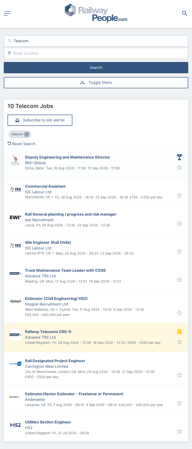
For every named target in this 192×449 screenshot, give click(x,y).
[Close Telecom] (27, 134)
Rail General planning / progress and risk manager (71, 214)
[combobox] (96, 41)
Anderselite (35, 399)
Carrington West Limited (46, 366)
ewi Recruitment (39, 219)
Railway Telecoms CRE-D (48, 331)
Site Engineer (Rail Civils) (48, 242)
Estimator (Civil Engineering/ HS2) (56, 298)
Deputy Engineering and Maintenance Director (67, 157)
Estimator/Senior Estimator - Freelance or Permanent (74, 393)
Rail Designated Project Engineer (55, 360)
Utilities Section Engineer (48, 422)
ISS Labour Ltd (38, 192)
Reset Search (23, 143)
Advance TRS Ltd (40, 276)
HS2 (29, 427)
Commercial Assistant (45, 186)
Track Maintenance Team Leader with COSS (65, 270)
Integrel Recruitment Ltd (46, 304)
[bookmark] (179, 167)
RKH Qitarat (35, 162)
